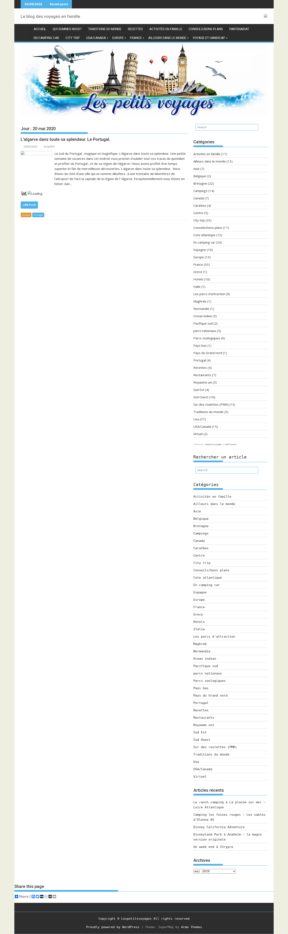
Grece (197, 272)
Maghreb (199, 301)
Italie (197, 286)
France (136, 38)
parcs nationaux (204, 331)
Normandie (201, 308)
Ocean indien (202, 316)
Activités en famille (165, 29)
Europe (118, 38)
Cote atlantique (204, 235)
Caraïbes (199, 205)
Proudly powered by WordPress (112, 927)
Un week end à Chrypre (213, 847)
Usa (196, 419)
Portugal (38, 214)
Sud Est (198, 390)
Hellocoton (231, 444)
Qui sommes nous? (67, 29)
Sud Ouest (201, 397)
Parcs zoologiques (206, 338)
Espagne (199, 250)
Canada (198, 198)
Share (23, 896)
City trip (73, 38)
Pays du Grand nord (207, 353)
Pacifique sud (203, 323)
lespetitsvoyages (213, 444)
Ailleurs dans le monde (167, 38)
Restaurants (202, 375)
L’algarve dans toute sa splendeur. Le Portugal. (65, 139)
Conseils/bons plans (206, 29)
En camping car (46, 38)
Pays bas (200, 345)
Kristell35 (49, 146)
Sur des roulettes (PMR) (211, 404)
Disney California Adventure (219, 827)
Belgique (199, 176)
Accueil (40, 29)
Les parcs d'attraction (209, 294)
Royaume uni (202, 382)
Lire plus (29, 205)
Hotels (198, 279)
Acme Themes (191, 927)
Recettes (135, 29)
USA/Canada (96, 38)
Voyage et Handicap (209, 38)
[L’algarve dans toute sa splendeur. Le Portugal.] (36, 153)
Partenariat (239, 29)
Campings (200, 191)
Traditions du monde (104, 29)
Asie (196, 169)
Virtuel (198, 434)
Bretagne (200, 183)
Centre (198, 213)
